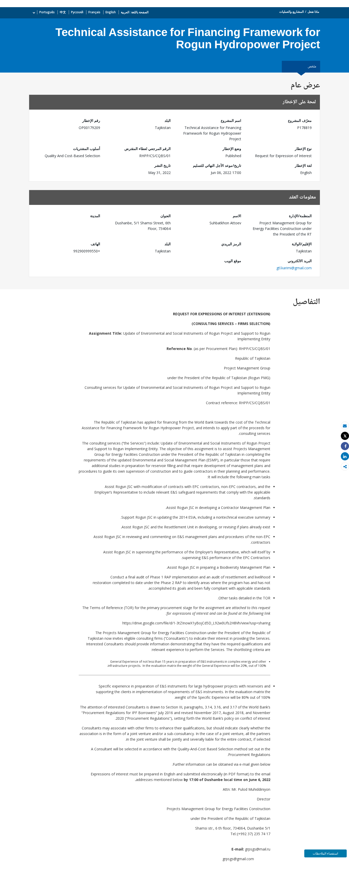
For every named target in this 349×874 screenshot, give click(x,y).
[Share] (345, 446)
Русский (77, 12)
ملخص (312, 67)
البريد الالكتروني (300, 260)
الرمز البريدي (231, 243)
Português (47, 12)
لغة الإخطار (303, 165)
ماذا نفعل (313, 11)
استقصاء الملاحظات (325, 853)
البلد (168, 120)
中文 (63, 12)
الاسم (237, 215)
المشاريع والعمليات (291, 11)
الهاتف (95, 243)
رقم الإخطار (91, 120)
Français (94, 12)
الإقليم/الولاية (302, 243)
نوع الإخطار (303, 148)
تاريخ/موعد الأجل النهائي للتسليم (217, 165)
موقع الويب (232, 260)
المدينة (95, 215)
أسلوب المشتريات (86, 148)
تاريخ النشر (162, 165)
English (111, 12)
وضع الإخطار (232, 148)
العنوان (165, 215)
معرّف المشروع (300, 120)
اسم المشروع (231, 120)
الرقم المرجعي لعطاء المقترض (147, 148)
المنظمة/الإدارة (300, 215)
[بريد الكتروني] (345, 426)
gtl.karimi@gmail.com (294, 267)
